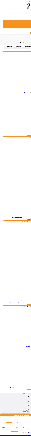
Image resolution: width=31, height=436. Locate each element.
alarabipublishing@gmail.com (26, 410)
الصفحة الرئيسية (27, 399)
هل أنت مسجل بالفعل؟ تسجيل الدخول (27, 428)
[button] (30, 13)
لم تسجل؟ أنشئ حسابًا (28, 424)
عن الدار (28, 401)
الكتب (28, 400)
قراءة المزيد (29, 135)
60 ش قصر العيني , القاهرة (26, 411)
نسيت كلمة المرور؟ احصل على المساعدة (26, 423)
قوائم (28, 405)
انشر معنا (28, 402)
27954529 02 (28, 409)
